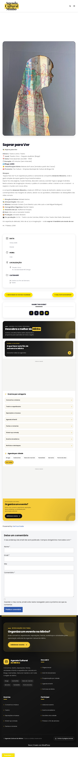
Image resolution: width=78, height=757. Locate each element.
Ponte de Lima (61, 458)
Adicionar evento (12, 516)
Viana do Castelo (29, 458)
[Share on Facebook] (31, 313)
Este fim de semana (49, 673)
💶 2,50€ (8, 164)
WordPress (46, 745)
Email (7, 555)
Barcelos (51, 458)
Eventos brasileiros (12, 439)
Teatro (13, 283)
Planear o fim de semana (50, 721)
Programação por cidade (50, 678)
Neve (30, 745)
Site (5, 564)
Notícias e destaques (13, 445)
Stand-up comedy (12, 432)
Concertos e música (13, 400)
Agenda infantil (11, 419)
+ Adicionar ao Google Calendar (18, 295)
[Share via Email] (47, 313)
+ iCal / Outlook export (63, 295)
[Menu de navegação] (74, 6)
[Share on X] (36, 313)
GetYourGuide (18, 526)
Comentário (9, 572)
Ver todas (9, 462)
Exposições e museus (13, 413)
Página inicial (46, 667)
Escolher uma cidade (49, 715)
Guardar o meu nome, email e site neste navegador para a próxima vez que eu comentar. (35, 603)
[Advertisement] (39, 23)
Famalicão (41, 458)
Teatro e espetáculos (13, 406)
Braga (8, 458)
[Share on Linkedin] (42, 313)
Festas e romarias (12, 426)
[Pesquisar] (70, 6)
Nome (7, 546)
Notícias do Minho (48, 689)
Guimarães (17, 458)
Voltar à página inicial (65, 738)
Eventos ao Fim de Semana (20, 281)
